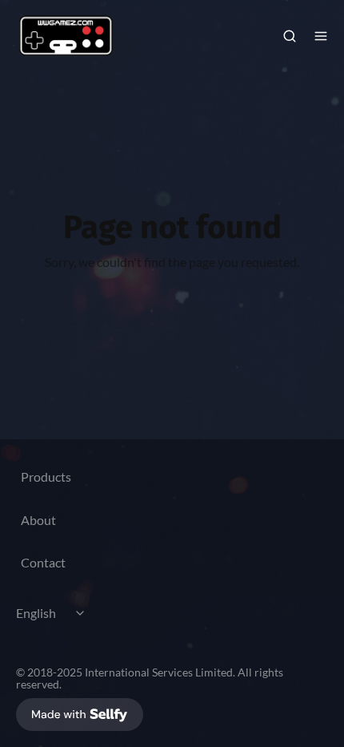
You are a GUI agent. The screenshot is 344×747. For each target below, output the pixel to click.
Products (46, 476)
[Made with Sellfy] (79, 714)
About (38, 519)
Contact (43, 562)
